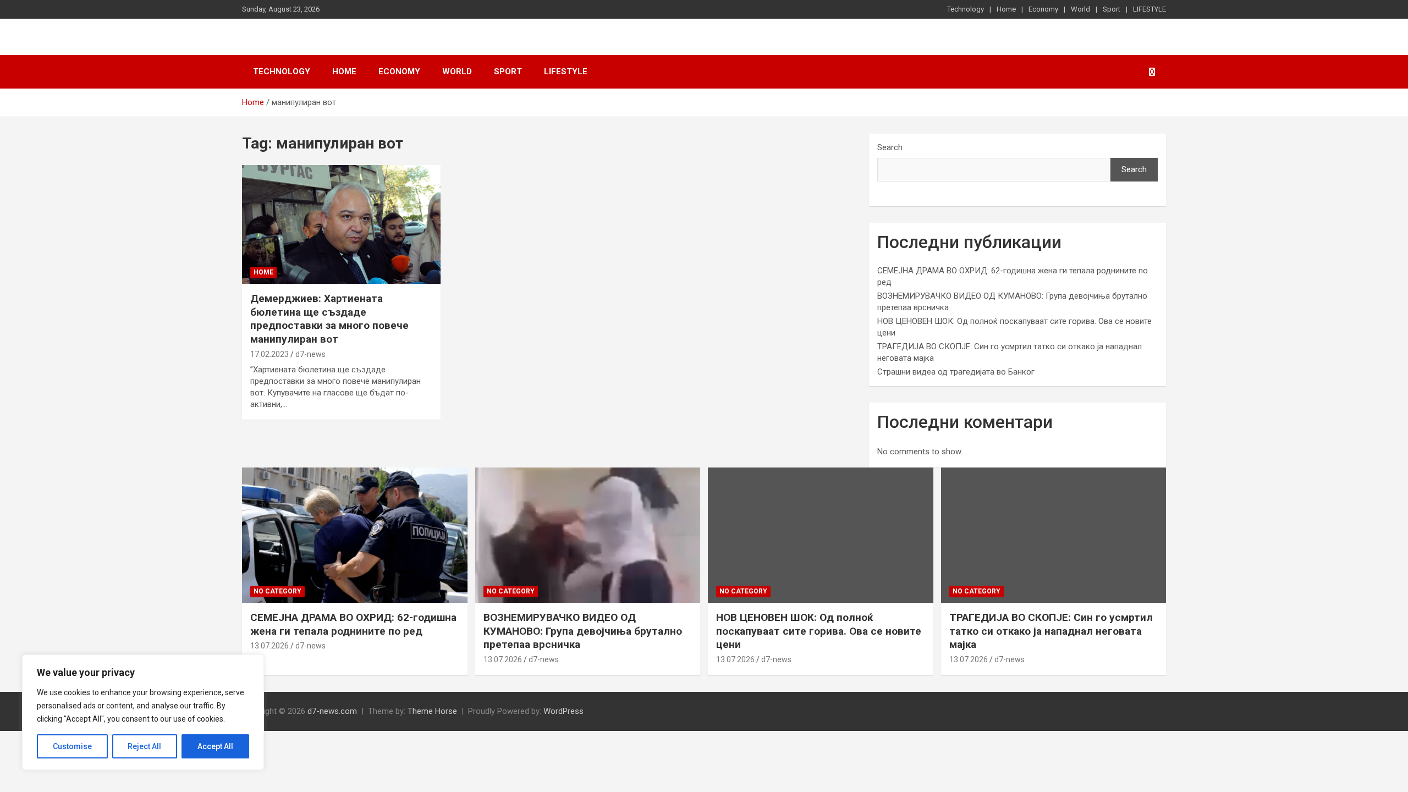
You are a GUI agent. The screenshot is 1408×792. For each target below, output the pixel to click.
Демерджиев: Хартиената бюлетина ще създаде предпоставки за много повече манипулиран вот (329, 318)
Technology (965, 9)
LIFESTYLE (1149, 9)
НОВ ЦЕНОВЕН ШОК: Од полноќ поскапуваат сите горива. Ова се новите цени (818, 631)
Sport (1111, 9)
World (1080, 9)
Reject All (144, 746)
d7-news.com (332, 711)
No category (277, 591)
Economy (1043, 9)
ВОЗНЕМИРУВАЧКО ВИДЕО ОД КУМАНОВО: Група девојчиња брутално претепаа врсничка (582, 631)
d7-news (310, 354)
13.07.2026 (269, 645)
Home (1006, 9)
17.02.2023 (269, 354)
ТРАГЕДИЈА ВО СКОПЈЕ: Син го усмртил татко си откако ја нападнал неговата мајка (1051, 631)
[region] (143, 712)
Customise (72, 746)
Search (890, 147)
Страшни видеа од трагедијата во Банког (956, 372)
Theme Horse (432, 711)
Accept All (215, 746)
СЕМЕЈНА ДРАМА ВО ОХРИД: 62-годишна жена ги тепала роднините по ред (353, 624)
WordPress (563, 711)
